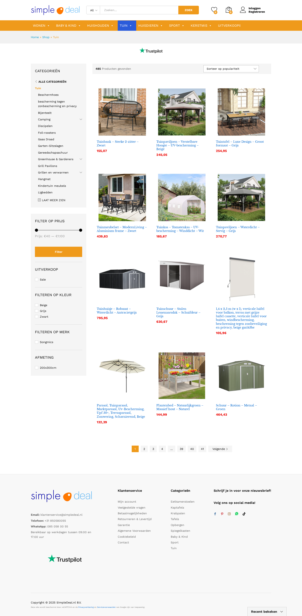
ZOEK (188, 10)
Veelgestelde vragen (131, 507)
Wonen (39, 25)
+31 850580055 (55, 520)
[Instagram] (229, 514)
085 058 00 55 (57, 526)
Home (35, 37)
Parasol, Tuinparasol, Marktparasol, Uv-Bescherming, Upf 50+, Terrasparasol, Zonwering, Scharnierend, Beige (121, 411)
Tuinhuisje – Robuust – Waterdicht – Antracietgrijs (117, 310)
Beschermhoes (48, 94)
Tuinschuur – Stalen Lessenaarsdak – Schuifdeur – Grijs (178, 312)
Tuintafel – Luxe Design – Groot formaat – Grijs (240, 143)
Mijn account (127, 501)
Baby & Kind (66, 25)
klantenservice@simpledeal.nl (61, 514)
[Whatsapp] (236, 514)
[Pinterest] (222, 514)
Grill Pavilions (47, 166)
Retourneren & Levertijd (135, 519)
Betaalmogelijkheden (132, 513)
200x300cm (48, 367)
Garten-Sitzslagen (50, 145)
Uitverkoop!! (229, 25)
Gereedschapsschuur (53, 152)
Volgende (219, 449)
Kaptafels (177, 507)
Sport (174, 25)
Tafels (175, 519)
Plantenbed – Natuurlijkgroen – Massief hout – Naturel (179, 407)
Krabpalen (178, 513)
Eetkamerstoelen (183, 501)
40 (192, 449)
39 (181, 449)
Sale (43, 279)
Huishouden (98, 25)
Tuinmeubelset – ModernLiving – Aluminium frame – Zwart (122, 229)
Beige (43, 305)
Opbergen (177, 525)
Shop (46, 37)
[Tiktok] (244, 514)
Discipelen (45, 126)
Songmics (46, 342)
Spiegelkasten (180, 530)
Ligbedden (45, 192)
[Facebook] (215, 514)
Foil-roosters (47, 132)
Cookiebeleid (127, 536)
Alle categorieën (52, 81)
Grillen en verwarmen (53, 172)
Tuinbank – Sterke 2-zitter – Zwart (118, 143)
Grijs (43, 311)
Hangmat (44, 179)
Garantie (124, 525)
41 (202, 449)
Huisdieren (148, 25)
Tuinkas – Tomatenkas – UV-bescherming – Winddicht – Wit (180, 229)
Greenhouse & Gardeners (55, 159)
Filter (58, 251)
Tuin (124, 25)
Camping (44, 119)
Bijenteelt (45, 112)
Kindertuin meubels (52, 185)
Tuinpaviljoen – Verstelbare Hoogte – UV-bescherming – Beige (177, 145)
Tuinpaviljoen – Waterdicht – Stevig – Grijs (238, 229)
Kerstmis (199, 25)
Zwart (44, 316)
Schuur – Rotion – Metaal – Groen (236, 407)
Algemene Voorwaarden (134, 530)
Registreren (257, 11)
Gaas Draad (46, 139)
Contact (123, 542)
